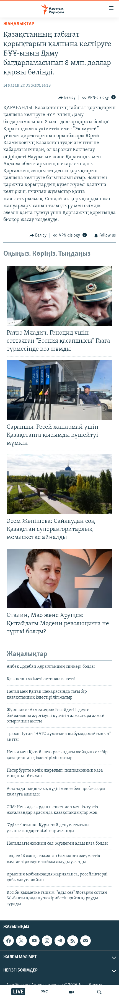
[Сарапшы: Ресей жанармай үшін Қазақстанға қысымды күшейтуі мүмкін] (59, 390)
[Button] (67, 97)
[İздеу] (99, 992)
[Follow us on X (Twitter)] (21, 940)
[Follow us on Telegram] (60, 940)
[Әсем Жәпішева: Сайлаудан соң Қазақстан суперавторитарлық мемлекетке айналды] (59, 484)
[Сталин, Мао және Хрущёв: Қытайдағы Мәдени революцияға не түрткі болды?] (59, 578)
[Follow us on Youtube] (34, 940)
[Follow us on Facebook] (8, 940)
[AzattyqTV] (71, 992)
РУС (44, 992)
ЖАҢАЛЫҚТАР (18, 24)
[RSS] (72, 940)
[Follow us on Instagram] (47, 940)
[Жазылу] (85, 940)
